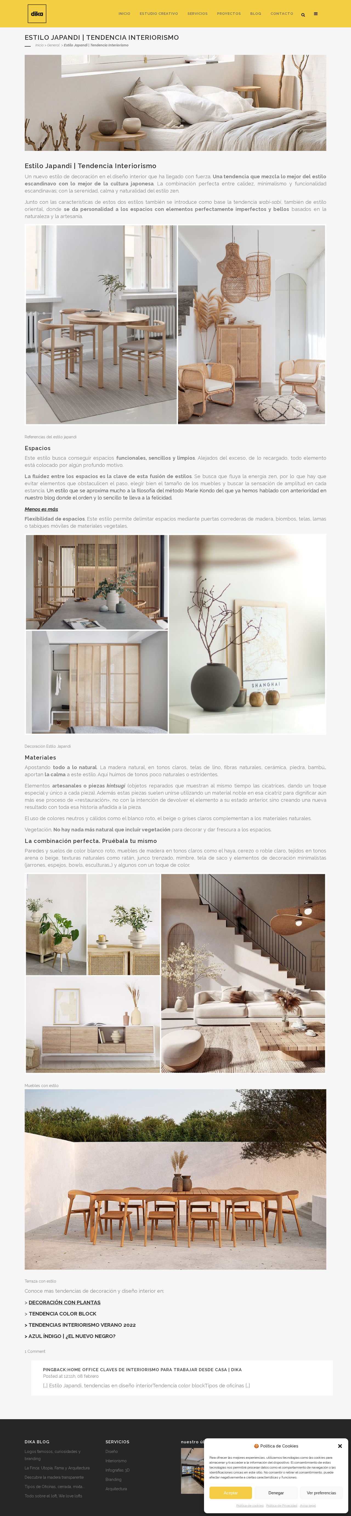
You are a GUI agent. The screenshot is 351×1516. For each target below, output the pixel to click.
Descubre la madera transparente (54, 1477)
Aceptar (231, 1492)
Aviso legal (308, 1505)
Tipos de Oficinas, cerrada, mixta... (55, 1486)
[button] (340, 1446)
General (53, 45)
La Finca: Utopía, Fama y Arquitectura (57, 1468)
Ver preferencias (321, 1492)
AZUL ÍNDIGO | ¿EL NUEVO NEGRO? (72, 1336)
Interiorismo (116, 1461)
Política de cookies (250, 1505)
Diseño (112, 1451)
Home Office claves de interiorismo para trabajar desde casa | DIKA (154, 1369)
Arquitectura (116, 1489)
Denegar (276, 1492)
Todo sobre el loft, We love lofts (53, 1496)
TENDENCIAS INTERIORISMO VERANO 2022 (82, 1325)
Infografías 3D (118, 1470)
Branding (113, 1479)
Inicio (39, 45)
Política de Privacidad (281, 1505)
